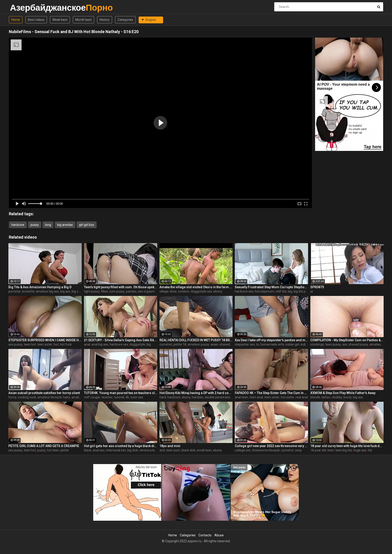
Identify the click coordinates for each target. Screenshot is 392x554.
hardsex (197, 397)
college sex (243, 450)
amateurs (78, 397)
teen (330, 450)
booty (347, 397)
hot (56, 344)
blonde (315, 397)
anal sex (99, 450)
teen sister (44, 344)
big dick (132, 450)
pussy (34, 225)
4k (127, 397)
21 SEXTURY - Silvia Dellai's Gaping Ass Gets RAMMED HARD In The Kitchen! (120, 340)
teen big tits (343, 450)
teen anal (256, 397)
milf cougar (92, 397)
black (87, 450)
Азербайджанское (22, 7)
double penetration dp (220, 397)
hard (162, 397)
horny (12, 397)
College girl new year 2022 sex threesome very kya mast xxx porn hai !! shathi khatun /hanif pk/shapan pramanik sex (271, 446)
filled (104, 291)
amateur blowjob (49, 397)
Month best (83, 20)
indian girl (292, 344)
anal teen (241, 397)
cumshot (165, 344)
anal (87, 344)
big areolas (65, 225)
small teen (204, 450)
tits (370, 450)
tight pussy (92, 291)
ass (344, 344)
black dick (188, 450)
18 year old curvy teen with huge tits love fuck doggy (347, 446)
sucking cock (27, 397)
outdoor (183, 291)
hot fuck (66, 344)
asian (214, 344)
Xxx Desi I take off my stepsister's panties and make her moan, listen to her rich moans (271, 340)
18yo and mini (169, 446)
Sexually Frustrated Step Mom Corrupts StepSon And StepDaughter (271, 287)
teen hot (30, 344)
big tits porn (302, 291)
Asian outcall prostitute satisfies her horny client (44, 393)
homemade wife (272, 344)
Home (15, 20)
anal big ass (99, 344)
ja (311, 291)
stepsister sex (245, 344)
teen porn (173, 450)
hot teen (53, 450)
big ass (65, 291)
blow (173, 291)
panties (131, 291)
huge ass (359, 450)
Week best (59, 20)
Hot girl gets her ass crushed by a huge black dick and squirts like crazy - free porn (120, 446)
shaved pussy (229, 344)
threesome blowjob (266, 450)
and (162, 450)
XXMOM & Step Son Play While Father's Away (342, 393)
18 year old (318, 450)
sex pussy (15, 344)
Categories (125, 20)
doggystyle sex (201, 291)
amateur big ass (47, 291)
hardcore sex (244, 291)
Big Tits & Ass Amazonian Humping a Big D (39, 287)
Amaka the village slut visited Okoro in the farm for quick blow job (196, 287)
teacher (107, 397)
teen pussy (333, 344)
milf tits (281, 291)
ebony (217, 291)
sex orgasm (146, 291)
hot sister (287, 397)
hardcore (17, 225)
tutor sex (136, 397)
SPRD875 (317, 287)
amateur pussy (198, 344)
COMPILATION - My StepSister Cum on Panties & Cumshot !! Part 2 (347, 340)
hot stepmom (264, 291)
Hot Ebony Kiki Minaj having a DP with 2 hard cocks (196, 393)
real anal (302, 397)
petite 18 (180, 344)
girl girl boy (86, 225)
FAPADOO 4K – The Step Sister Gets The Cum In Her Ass (271, 393)
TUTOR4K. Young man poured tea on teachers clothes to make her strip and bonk (120, 393)
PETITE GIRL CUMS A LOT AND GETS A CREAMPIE (43, 446)
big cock (77, 291)
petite (64, 450)
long (48, 225)
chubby (337, 397)
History (105, 20)
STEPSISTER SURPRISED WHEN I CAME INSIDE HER (45, 340)
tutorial (119, 397)
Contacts (204, 535)
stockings (317, 344)
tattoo (325, 397)
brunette (28, 291)
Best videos (36, 20)
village (164, 291)
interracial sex (116, 450)
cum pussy (117, 291)
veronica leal (148, 450)
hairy (66, 397)
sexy (298, 450)
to (257, 344)
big (290, 291)
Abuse (219, 535)
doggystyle (137, 344)
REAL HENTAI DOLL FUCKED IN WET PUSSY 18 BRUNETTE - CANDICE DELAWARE (196, 340)
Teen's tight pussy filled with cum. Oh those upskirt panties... (120, 287)
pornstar (14, 291)
